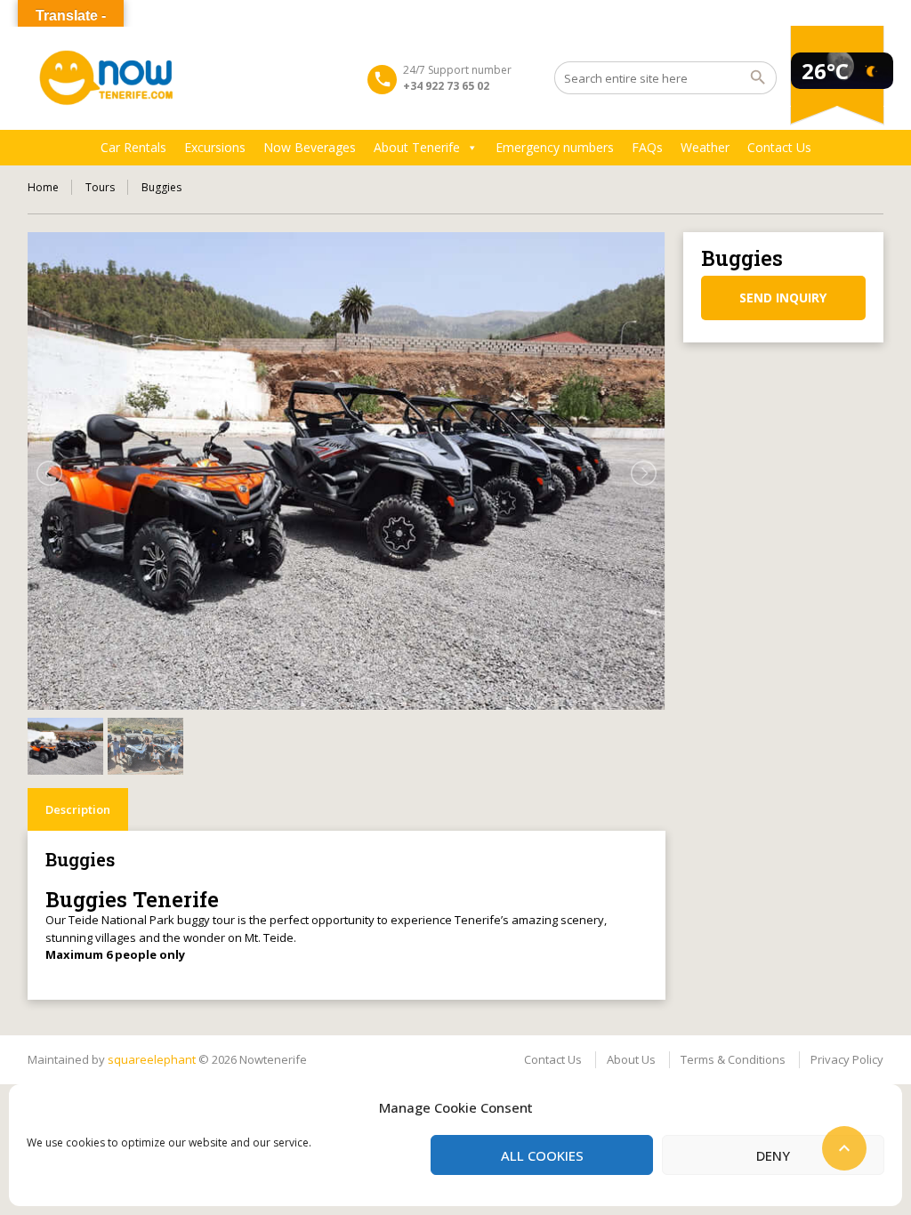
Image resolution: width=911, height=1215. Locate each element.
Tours (100, 187)
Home (43, 187)
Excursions (215, 147)
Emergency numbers (555, 147)
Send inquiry (782, 297)
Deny (773, 1155)
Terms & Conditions (733, 1059)
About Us (631, 1059)
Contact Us (779, 147)
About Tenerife (417, 147)
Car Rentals (133, 147)
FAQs (647, 147)
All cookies (542, 1155)
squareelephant (152, 1059)
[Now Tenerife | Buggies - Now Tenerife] (107, 78)
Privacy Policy (846, 1059)
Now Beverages (309, 147)
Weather (705, 147)
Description (77, 809)
